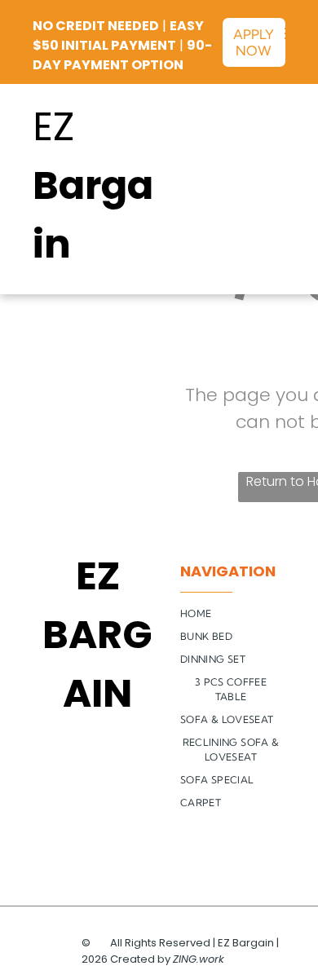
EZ (53, 126)
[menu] (293, 33)
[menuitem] (237, 613)
